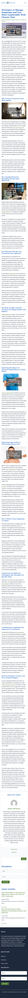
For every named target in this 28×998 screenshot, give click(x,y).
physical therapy (12, 273)
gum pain (4, 486)
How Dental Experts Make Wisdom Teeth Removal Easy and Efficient (14, 911)
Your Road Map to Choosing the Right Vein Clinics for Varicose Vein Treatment (13, 894)
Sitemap (24, 992)
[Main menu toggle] (25, 2)
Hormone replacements (7, 393)
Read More (4, 907)
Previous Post (14, 849)
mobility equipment (6, 211)
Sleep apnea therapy (17, 127)
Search (23, 859)
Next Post (14, 852)
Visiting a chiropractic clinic (8, 684)
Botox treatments (10, 469)
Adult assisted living (6, 314)
